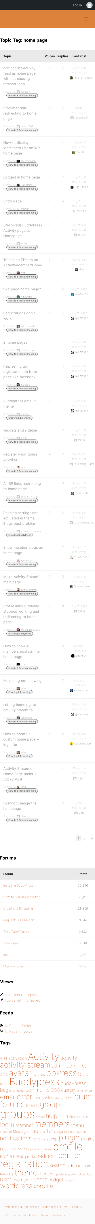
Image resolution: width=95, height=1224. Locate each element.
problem (46, 1149)
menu (77, 1125)
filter (67, 1098)
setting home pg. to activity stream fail (19, 707)
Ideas (7, 955)
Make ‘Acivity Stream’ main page (21, 579)
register (68, 1155)
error (24, 1096)
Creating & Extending (19, 417)
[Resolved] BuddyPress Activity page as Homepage (22, 230)
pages (46, 1139)
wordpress (16, 1185)
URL (90, 1174)
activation (17, 1058)
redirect (46, 1156)
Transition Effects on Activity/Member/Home (22, 262)
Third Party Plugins (16, 931)
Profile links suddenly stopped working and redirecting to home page (21, 614)
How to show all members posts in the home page (21, 651)
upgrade (70, 1174)
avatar (20, 1073)
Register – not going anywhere (20, 457)
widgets (70, 1180)
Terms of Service (51, 1215)
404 (3, 1058)
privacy (23, 1149)
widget (56, 1179)
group (50, 1104)
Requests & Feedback (18, 920)
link (79, 1117)
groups (17, 1114)
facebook (41, 1097)
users (40, 1179)
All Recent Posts (18, 1026)
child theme (16, 1090)
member (24, 1125)
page (36, 1139)
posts (13, 1149)
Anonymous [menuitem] (89, 5)
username (22, 1179)
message (6, 1131)
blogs (4, 1084)
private (35, 1149)
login (7, 1125)
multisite (41, 1130)
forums (12, 1104)
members (52, 1124)
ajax (4, 1074)
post (4, 1149)
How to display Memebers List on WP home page (21, 147)
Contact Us (19, 1215)
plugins (87, 1138)
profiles (31, 1156)
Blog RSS (77, 1206)
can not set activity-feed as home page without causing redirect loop (20, 76)
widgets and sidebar (20, 430)
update (59, 1174)
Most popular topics (21, 994)
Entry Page (12, 201)
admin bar (78, 1066)
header (40, 1117)
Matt (66, 1206)
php (54, 1139)
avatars (39, 1074)
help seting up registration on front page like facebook (20, 371)
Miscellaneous (13, 966)
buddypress (73, 1083)
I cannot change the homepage (19, 806)
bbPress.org (32, 1206)
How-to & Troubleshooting (22, 95)
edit (91, 1090)
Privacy (33, 1215)
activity (68, 1058)
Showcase (10, 943)
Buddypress (34, 1081)
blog (83, 1074)
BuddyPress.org (7, 19)
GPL (7, 1215)
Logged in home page (21, 177)
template (6, 1174)
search (57, 1165)
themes (46, 1173)
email (8, 1097)
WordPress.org (13, 1206)
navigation (61, 1131)
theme (26, 1172)
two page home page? (22, 289)
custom (68, 1090)
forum (82, 1096)
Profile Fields (12, 1156)
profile (68, 1146)
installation (67, 1116)
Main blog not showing (22, 680)
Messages (21, 1131)
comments (37, 1090)
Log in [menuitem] (77, 5)
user (5, 1179)
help (51, 1115)
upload (81, 1174)
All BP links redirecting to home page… (22, 486)
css (55, 1089)
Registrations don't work (19, 316)
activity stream (25, 1064)
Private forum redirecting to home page (19, 113)
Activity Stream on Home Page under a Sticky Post (19, 773)
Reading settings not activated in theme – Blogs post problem (20, 518)
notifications (16, 1138)
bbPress (61, 1073)
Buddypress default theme (19, 403)
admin (59, 1066)
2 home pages (15, 342)
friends (32, 1105)
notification (78, 1132)
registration (24, 1163)
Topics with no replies (22, 1000)
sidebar (73, 1165)
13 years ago (79, 289)
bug (4, 1090)
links (85, 1117)
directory (82, 1090)
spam (86, 1165)
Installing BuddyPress (19, 535)
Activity (43, 1056)
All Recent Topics (18, 1031)
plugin (69, 1137)
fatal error (57, 1098)
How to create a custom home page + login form (21, 739)
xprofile (43, 1186)
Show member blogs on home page (23, 550)
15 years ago (79, 606)
